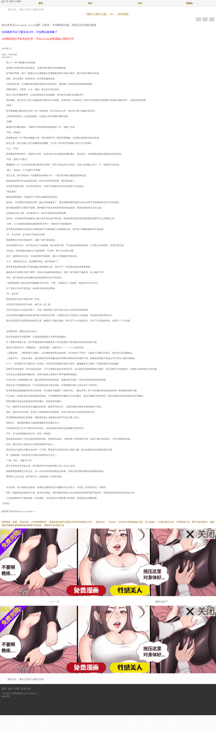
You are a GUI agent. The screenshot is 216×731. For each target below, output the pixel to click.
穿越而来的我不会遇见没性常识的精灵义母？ (71, 522)
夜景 (15, 522)
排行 (90, 3)
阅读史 (189, 3)
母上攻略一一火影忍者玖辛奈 (159, 522)
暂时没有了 (161, 601)
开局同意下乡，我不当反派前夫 (191, 522)
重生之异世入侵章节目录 (31, 9)
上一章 (54, 601)
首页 (40, 3)
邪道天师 (24, 522)
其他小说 (12, 9)
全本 (140, 3)
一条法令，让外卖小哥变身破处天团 (125, 522)
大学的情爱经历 (38, 522)
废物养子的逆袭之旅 (54, 525)
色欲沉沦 (100, 522)
